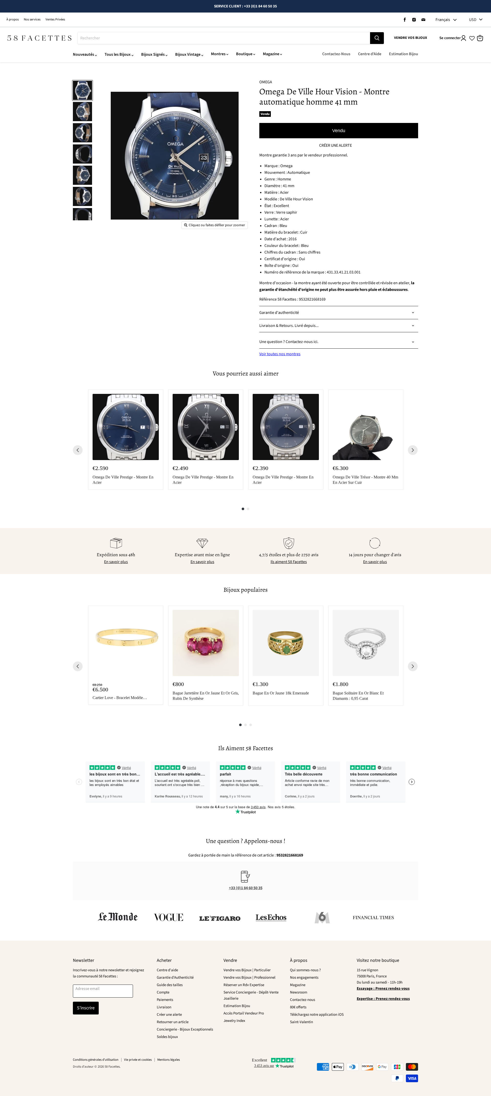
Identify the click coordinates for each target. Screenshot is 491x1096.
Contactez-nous (302, 999)
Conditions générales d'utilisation (95, 1059)
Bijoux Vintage (187, 54)
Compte (163, 992)
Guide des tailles (170, 985)
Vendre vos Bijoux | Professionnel (249, 977)
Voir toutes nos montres (279, 354)
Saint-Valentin (301, 1022)
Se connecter (450, 38)
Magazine (271, 54)
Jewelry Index (234, 1020)
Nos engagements (304, 977)
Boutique (244, 54)
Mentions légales (168, 1059)
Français (443, 19)
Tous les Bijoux (118, 54)
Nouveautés (83, 54)
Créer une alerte (169, 1014)
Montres (218, 54)
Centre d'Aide (369, 54)
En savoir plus (116, 562)
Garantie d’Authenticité (175, 977)
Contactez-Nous (336, 54)
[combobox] (224, 38)
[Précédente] (78, 450)
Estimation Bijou (403, 54)
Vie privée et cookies (138, 1059)
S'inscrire (86, 1008)
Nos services (32, 19)
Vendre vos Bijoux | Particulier (247, 970)
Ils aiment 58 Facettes (289, 562)
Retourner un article (172, 1022)
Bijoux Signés (153, 54)
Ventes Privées (55, 19)
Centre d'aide (167, 970)
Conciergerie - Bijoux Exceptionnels (185, 1029)
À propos (12, 19)
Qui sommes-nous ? (305, 970)
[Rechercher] (377, 38)
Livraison (164, 1007)
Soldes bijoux (167, 1037)
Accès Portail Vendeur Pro (244, 1013)
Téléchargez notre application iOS (317, 1014)
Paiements (165, 999)
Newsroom (298, 992)
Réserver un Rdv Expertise (244, 985)
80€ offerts (298, 1007)
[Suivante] (413, 450)
